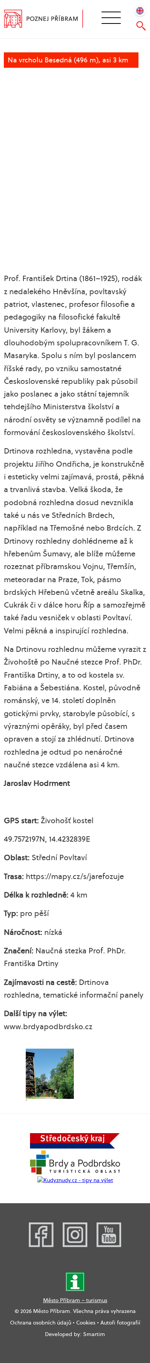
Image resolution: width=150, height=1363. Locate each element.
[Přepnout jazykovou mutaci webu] (140, 10)
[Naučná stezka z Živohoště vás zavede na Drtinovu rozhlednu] (49, 1074)
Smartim (94, 1334)
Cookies (85, 1322)
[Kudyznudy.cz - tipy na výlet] (75, 1180)
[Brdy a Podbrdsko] (75, 1172)
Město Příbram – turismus (75, 1300)
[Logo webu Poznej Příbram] (48, 20)
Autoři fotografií (120, 1322)
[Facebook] (41, 1245)
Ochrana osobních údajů (40, 1322)
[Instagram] (75, 1245)
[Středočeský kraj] (75, 1146)
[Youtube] (109, 1245)
